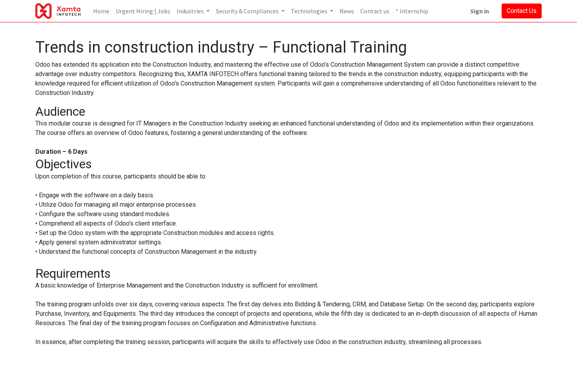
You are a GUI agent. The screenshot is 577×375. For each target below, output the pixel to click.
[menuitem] (101, 11)
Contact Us (522, 11)
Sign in (479, 11)
